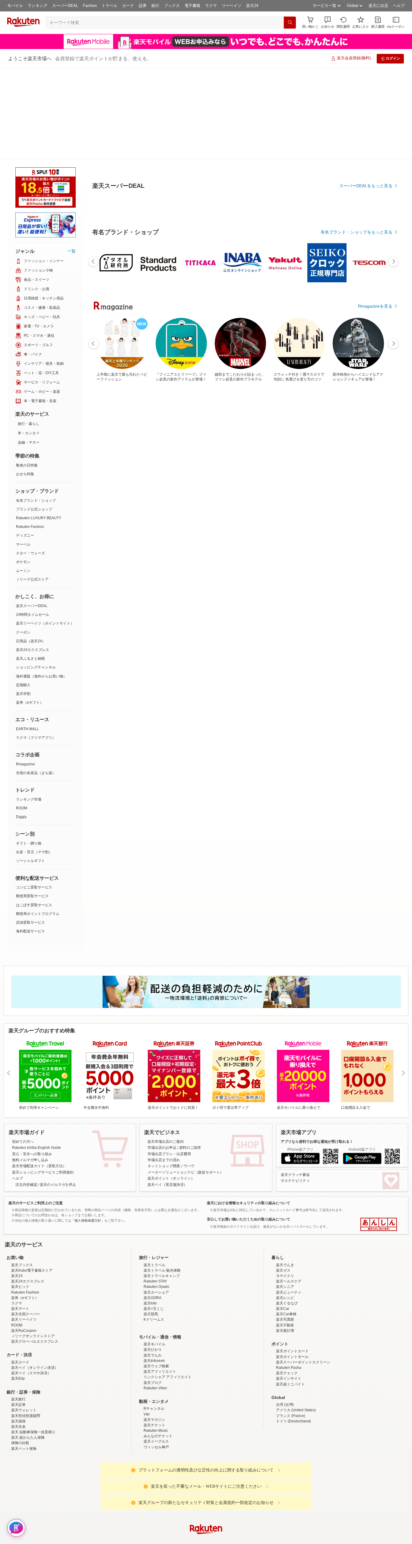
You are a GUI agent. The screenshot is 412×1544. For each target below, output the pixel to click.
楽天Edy (18, 1288)
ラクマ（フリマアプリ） (36, 647)
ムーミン (23, 480)
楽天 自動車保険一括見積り (33, 1341)
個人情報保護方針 (285, 1486)
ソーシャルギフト (30, 770)
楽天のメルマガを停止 (58, 1094)
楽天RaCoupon (23, 1240)
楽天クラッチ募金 (295, 1084)
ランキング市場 (28, 709)
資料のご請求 (190, 1057)
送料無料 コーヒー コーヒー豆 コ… (295, 496)
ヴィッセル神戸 (156, 1356)
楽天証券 (18, 1314)
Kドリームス (154, 1229)
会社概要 (119, 1486)
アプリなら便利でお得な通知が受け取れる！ (317, 1051)
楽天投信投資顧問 (25, 1325)
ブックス (172, 5)
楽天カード (20, 1272)
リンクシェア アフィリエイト (168, 1286)
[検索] (290, 23)
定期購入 (23, 594)
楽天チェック (287, 1282)
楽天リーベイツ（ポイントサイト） (45, 533)
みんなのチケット (158, 1345)
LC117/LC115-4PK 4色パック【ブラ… (259, 496)
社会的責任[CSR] (207, 1486)
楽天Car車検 (286, 1223)
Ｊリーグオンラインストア (33, 1245)
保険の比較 (20, 1352)
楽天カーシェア (156, 1202)
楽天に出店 (378, 5)
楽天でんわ (153, 1265)
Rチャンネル (154, 1318)
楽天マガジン (154, 1329)
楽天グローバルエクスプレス (34, 1251)
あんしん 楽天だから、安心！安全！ (378, 1133)
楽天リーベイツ (23, 1229)
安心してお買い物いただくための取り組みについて (248, 1129)
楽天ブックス (22, 1174)
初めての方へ (23, 1051)
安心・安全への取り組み (32, 1063)
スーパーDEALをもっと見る (365, 155)
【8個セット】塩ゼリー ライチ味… (185, 496)
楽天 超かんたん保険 (28, 1347)
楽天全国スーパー (25, 1223)
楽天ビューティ (288, 1202)
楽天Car (282, 1218)
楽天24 (252, 5)
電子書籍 (192, 5)
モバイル (15, 5)
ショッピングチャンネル (36, 577)
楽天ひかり (153, 1259)
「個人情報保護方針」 (87, 1130)
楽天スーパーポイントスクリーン (303, 1272)
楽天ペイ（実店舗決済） (167, 1094)
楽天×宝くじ (154, 1218)
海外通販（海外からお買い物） (41, 586)
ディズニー (25, 445)
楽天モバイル (154, 1253)
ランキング (37, 5)
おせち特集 (25, 383)
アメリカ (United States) (296, 1319)
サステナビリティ (295, 1090)
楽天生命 (18, 1336)
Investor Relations (173, 1486)
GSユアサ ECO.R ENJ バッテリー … (148, 496)
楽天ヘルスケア (288, 1191)
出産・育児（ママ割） (34, 761)
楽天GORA (152, 1207)
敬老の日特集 (27, 375)
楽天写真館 (285, 1229)
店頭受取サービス (30, 832)
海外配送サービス (30, 841)
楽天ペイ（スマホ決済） (31, 1282)
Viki (147, 1324)
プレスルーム (236, 1486)
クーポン (23, 542)
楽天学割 (23, 603)
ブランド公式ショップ (34, 419)
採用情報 (259, 1486)
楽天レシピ (285, 1207)
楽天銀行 (18, 1309)
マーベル (23, 454)
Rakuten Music (156, 1340)
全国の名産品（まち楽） (36, 682)
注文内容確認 (26, 1094)
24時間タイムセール (32, 524)
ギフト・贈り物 (28, 753)
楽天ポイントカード (292, 1260)
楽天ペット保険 (23, 1358)
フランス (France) (290, 1325)
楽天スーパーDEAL (31, 515)
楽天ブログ (153, 1292)
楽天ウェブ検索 (156, 1275)
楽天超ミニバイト (290, 1293)
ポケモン (23, 471)
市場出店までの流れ (163, 1069)
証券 (143, 5)
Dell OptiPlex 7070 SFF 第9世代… (221, 496)
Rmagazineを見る (375, 705)
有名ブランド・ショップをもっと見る (356, 367)
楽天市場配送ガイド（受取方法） (39, 1075)
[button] (327, 22)
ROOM (21, 717)
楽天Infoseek (154, 1270)
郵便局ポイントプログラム (37, 823)
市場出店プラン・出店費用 (169, 1063)
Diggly (21, 726)
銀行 (155, 5)
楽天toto (150, 1213)
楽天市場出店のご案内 (165, 1051)
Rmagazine (25, 673)
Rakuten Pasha (288, 1277)
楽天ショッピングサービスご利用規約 (43, 1082)
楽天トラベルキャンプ (162, 1185)
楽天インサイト (288, 1288)
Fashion (90, 5)
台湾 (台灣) (285, 1314)
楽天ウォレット (23, 1319)
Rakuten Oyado (156, 1196)
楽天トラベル (154, 1174)
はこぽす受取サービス (34, 814)
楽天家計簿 (285, 1240)
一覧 (71, 160)
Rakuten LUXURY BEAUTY (38, 427)
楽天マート (20, 1218)
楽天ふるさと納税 (30, 568)
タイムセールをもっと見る (367, 533)
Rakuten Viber (155, 1297)
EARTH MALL (27, 638)
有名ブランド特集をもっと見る (362, 626)
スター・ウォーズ (30, 462)
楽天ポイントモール (292, 1266)
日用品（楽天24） (31, 550)
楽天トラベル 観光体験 (162, 1180)
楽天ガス (283, 1180)
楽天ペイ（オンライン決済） (34, 1277)
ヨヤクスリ (285, 1185)
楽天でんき (285, 1174)
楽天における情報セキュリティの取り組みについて (248, 1112)
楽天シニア (285, 1196)
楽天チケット (154, 1334)
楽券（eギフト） (29, 612)
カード (128, 5)
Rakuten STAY (155, 1191)
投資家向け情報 (144, 1486)
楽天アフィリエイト (160, 1281)
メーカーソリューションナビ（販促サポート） (185, 1082)
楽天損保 (18, 1331)
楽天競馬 (151, 1223)
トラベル (109, 5)
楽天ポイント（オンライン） (171, 1088)
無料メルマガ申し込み (30, 1069)
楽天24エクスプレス (32, 559)
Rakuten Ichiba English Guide (36, 1057)
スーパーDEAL (65, 5)
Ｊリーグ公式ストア (32, 489)
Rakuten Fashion (30, 436)
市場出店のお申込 (161, 1057)
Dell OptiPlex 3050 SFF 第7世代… (111, 496)
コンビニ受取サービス (34, 797)
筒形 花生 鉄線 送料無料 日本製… (331, 496)
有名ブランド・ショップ (36, 410)
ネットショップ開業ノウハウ (171, 1075)
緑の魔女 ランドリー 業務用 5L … (369, 496)
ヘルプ (399, 5)
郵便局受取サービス (32, 805)
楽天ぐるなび (287, 1213)
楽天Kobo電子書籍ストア (31, 1180)
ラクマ (211, 5)
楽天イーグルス (156, 1351)
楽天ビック (20, 1196)
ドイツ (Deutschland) (293, 1331)
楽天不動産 (285, 1234)
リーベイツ (231, 5)
